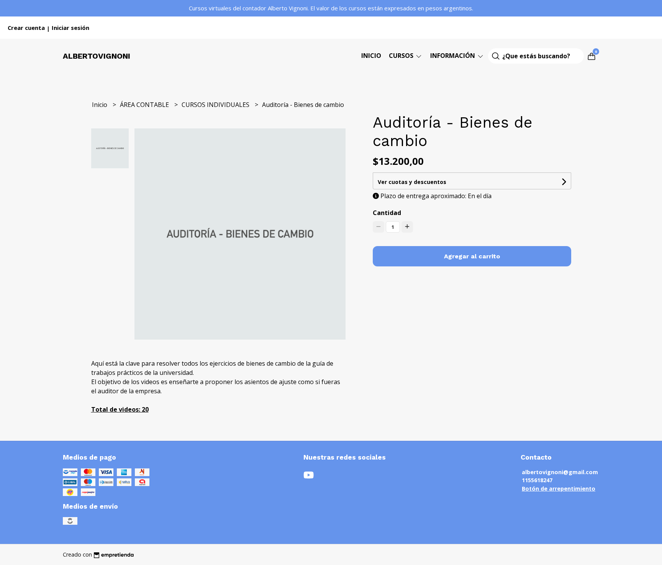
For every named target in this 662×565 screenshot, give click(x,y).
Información (453, 55)
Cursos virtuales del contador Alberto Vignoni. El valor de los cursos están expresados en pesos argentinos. (331, 8)
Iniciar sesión (70, 27)
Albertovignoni (96, 56)
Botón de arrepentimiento (558, 488)
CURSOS (402, 55)
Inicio (371, 55)
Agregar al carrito (472, 256)
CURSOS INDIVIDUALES (216, 104)
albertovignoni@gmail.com (560, 472)
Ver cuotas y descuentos (412, 182)
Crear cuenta (26, 27)
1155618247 (537, 480)
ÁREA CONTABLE (145, 104)
